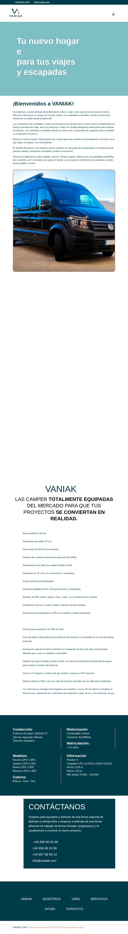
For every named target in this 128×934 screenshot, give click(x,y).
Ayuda (50, 909)
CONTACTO (74, 909)
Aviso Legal (77, 927)
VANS (75, 899)
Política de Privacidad (59, 927)
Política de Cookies (37, 927)
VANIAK (26, 899)
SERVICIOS (99, 899)
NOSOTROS (52, 899)
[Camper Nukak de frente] (64, 270)
